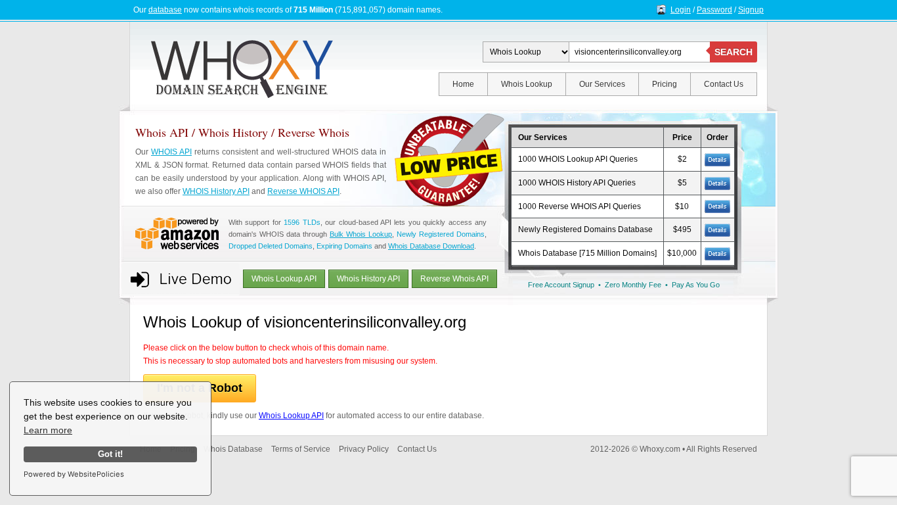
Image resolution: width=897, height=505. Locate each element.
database (165, 9)
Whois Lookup (526, 84)
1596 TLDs (302, 222)
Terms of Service (300, 449)
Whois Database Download (431, 246)
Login (680, 9)
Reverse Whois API (454, 278)
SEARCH (733, 52)
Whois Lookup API (284, 278)
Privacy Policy (364, 449)
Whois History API (368, 278)
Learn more (48, 430)
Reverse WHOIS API (303, 191)
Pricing (664, 84)
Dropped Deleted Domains (271, 246)
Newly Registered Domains (441, 234)
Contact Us (723, 84)
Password (714, 9)
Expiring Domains (344, 246)
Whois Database (233, 449)
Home (463, 84)
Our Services (602, 84)
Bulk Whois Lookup (361, 234)
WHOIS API (171, 151)
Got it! (110, 454)
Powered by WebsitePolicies (74, 474)
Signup (751, 9)
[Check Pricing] (717, 159)
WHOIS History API (216, 191)
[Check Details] (717, 229)
